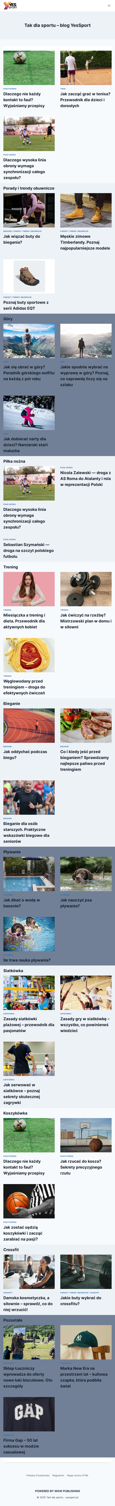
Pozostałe (8, 1363)
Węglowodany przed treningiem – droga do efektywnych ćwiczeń (24, 687)
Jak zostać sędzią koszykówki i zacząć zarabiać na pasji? (22, 1233)
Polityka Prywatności (38, 1475)
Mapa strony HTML (78, 1475)
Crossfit (7, 1293)
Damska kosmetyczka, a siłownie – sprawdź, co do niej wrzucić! (28, 1303)
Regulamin (58, 1475)
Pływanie (8, 895)
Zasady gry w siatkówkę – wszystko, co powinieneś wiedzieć (85, 1024)
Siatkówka (8, 1014)
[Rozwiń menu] (109, 5)
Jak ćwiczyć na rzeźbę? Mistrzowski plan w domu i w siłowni (86, 621)
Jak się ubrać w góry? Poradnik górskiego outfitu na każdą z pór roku (29, 373)
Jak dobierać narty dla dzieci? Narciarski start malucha (25, 444)
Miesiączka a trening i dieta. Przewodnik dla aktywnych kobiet (24, 621)
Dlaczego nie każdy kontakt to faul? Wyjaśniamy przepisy (24, 99)
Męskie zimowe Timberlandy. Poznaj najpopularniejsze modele (85, 242)
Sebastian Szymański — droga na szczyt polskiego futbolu (28, 550)
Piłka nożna (9, 155)
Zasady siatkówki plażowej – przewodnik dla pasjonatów (28, 1024)
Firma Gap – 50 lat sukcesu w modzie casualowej (21, 1446)
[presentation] (29, 68)
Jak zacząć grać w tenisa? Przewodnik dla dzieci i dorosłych (85, 99)
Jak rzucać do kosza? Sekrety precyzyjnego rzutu (81, 1167)
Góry (6, 362)
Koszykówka (10, 89)
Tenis (63, 89)
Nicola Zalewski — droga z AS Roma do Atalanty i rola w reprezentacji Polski (85, 478)
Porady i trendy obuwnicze (27, 231)
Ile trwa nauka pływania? (27, 960)
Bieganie (7, 231)
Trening (7, 610)
